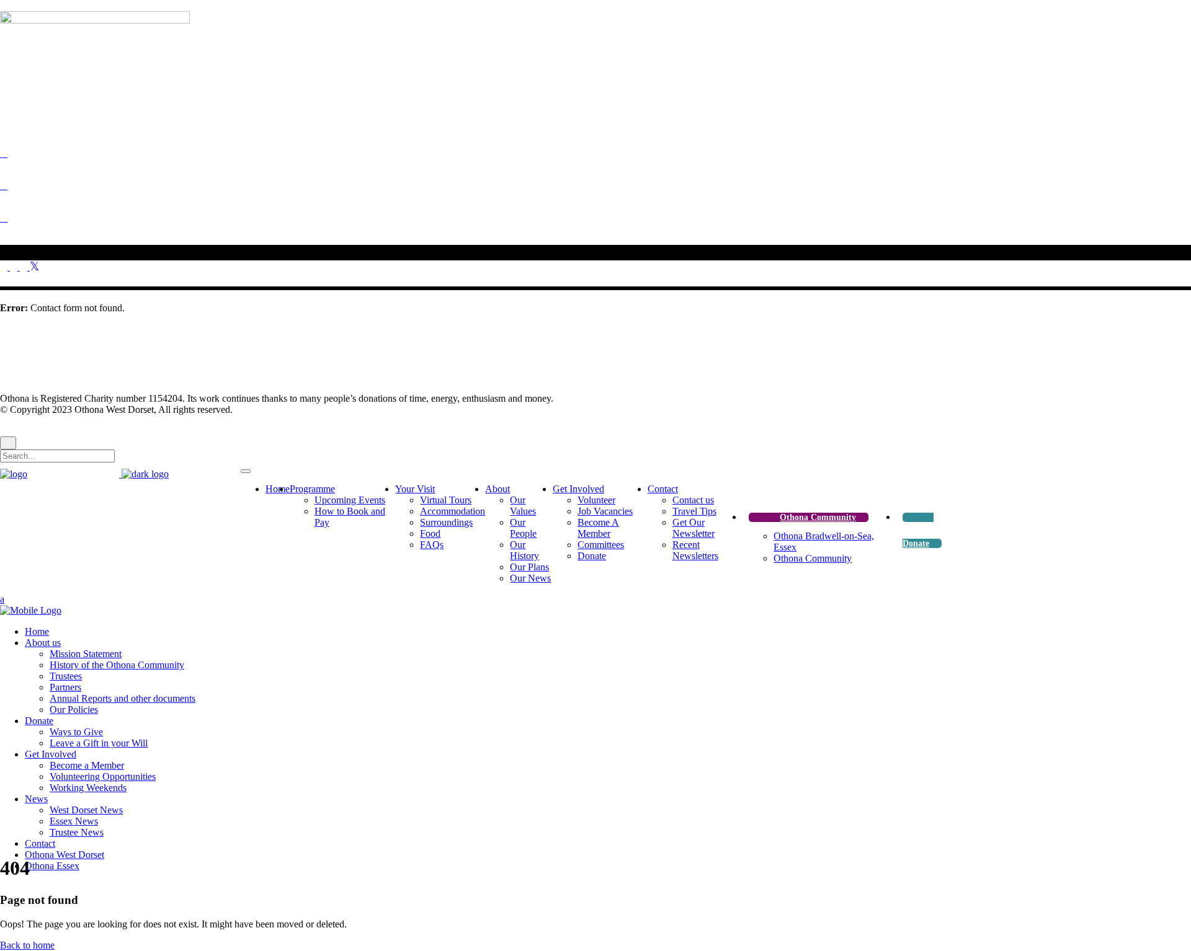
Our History (524, 550)
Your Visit (415, 489)
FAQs (432, 544)
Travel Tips (694, 511)
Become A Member (598, 528)
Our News (530, 578)
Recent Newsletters (695, 550)
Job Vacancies (605, 511)
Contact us (693, 500)
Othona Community (818, 517)
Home (277, 489)
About (497, 489)
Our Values (523, 505)
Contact (663, 489)
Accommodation (452, 511)
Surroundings (446, 522)
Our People (523, 528)
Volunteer (596, 500)
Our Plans (529, 567)
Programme (312, 489)
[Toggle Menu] (246, 471)
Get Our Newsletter (693, 528)
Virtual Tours (445, 500)
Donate (592, 556)
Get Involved (578, 489)
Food (430, 533)
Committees (601, 544)
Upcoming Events (349, 500)
